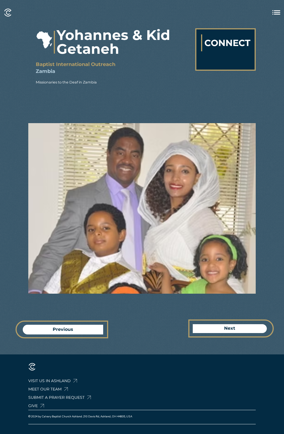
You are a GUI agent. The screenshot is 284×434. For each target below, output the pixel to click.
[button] (70, 397)
